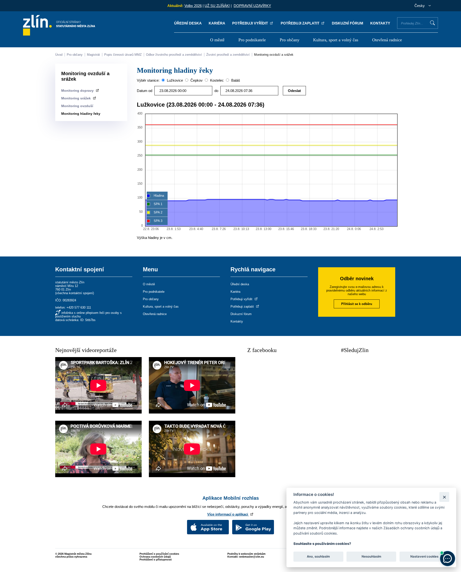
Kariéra (217, 23)
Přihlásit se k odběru (356, 304)
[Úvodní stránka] (59, 34)
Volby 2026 (193, 6)
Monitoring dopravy (78, 90)
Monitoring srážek (76, 98)
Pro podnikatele (252, 39)
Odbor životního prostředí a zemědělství (174, 54)
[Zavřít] (444, 497)
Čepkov (196, 80)
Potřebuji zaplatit (300, 23)
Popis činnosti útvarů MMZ (123, 54)
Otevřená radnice (387, 39)
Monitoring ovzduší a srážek (273, 54)
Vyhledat (432, 22)
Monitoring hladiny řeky (80, 114)
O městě (217, 39)
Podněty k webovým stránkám (246, 553)
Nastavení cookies (424, 557)
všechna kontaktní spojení (74, 293)
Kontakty (380, 23)
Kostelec (216, 80)
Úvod (58, 54)
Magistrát (93, 54)
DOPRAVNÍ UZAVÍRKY (252, 6)
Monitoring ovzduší (77, 106)
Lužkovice (174, 80)
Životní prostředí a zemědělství (228, 54)
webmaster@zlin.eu (251, 556)
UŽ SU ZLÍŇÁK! (217, 6)
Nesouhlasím (371, 557)
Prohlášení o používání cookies (159, 553)
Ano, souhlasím (318, 557)
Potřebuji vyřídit (250, 23)
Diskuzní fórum (347, 23)
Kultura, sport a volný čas (335, 39)
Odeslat (294, 91)
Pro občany (289, 39)
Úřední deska (188, 23)
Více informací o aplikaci (228, 514)
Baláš (235, 80)
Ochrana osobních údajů (155, 556)
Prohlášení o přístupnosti (156, 559)
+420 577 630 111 (79, 307)
